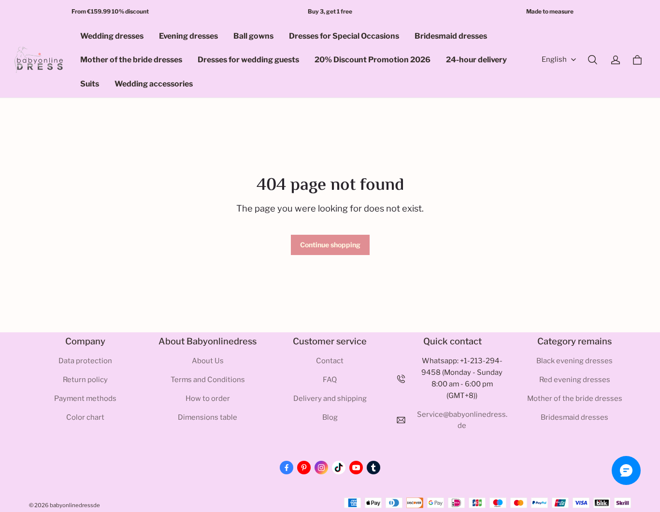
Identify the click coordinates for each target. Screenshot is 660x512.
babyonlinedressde (75, 505)
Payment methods (85, 398)
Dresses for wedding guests (248, 59)
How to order (208, 398)
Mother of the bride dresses (131, 59)
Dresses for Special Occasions (344, 36)
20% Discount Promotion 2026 (372, 59)
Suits (89, 83)
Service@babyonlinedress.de (462, 420)
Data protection (85, 360)
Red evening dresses (574, 379)
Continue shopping (330, 245)
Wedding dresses (111, 36)
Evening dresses (188, 36)
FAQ (330, 379)
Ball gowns (253, 36)
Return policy (85, 379)
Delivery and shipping (330, 398)
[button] (592, 60)
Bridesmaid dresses (451, 36)
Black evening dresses (574, 360)
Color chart (85, 417)
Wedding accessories (154, 83)
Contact (330, 360)
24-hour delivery (476, 59)
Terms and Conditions (208, 379)
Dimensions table (207, 417)
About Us (208, 360)
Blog (330, 417)
